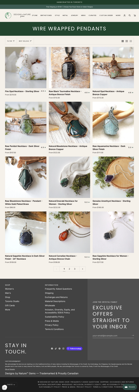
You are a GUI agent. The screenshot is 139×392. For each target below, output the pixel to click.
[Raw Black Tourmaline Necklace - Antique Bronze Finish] (69, 67)
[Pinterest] (59, 348)
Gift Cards (10, 305)
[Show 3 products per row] (127, 41)
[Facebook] (52, 348)
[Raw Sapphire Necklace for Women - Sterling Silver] (113, 232)
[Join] (132, 335)
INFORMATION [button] (51, 285)
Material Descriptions (55, 301)
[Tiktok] (56, 348)
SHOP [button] (7, 285)
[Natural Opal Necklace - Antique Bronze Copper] (113, 67)
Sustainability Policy (54, 317)
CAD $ (10, 384)
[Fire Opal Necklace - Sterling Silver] (25, 67)
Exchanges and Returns (56, 297)
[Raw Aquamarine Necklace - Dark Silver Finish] (113, 122)
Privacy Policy (51, 325)
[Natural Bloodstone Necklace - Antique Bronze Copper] (69, 122)
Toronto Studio (12, 301)
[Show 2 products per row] (123, 41)
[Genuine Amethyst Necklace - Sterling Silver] (113, 177)
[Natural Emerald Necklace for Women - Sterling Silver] (69, 177)
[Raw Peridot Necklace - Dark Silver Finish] (25, 122)
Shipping (49, 293)
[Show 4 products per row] (131, 41)
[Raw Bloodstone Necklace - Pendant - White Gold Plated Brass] (25, 177)
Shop (7, 297)
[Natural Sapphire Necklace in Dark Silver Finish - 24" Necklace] (25, 232)
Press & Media (52, 321)
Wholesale (50, 305)
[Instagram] (63, 348)
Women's (9, 289)
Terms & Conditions (54, 329)
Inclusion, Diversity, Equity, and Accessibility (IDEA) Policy (103, 384)
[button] (35, 15)
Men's (8, 293)
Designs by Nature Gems (52, 382)
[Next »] (82, 268)
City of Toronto (10, 369)
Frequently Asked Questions (58, 289)
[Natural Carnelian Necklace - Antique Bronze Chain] (69, 232)
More (7, 309)
